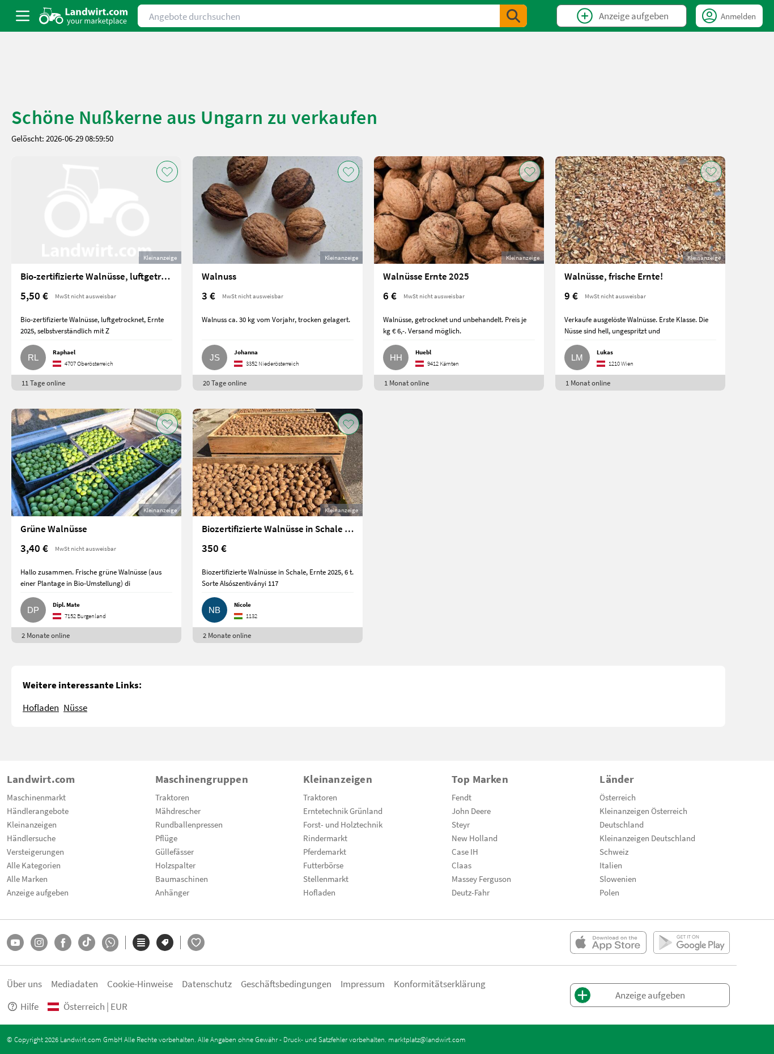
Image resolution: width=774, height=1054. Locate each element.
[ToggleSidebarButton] (22, 16)
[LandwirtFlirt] (196, 942)
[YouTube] (15, 942)
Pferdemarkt (324, 851)
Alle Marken (27, 878)
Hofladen (41, 707)
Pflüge (166, 837)
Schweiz (613, 851)
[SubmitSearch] (513, 16)
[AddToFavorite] (167, 171)
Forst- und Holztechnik (342, 824)
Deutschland (621, 824)
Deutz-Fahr (471, 892)
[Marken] (164, 942)
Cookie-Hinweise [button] (140, 983)
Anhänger (172, 892)
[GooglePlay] (691, 942)
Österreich (617, 797)
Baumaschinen (181, 878)
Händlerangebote (38, 810)
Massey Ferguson (481, 878)
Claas (461, 865)
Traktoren (172, 797)
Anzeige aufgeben (38, 892)
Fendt (461, 797)
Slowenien (617, 878)
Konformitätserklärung (440, 983)
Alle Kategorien (34, 865)
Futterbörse (323, 865)
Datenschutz (207, 983)
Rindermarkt (325, 837)
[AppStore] (608, 942)
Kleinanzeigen (32, 824)
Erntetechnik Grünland (342, 810)
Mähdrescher (178, 810)
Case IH (465, 851)
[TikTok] (86, 942)
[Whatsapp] (110, 942)
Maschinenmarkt (36, 797)
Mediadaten (74, 983)
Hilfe (29, 1006)
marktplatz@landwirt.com (427, 1039)
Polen (609, 892)
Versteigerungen (35, 851)
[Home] (84, 16)
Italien (610, 865)
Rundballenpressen (189, 824)
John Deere (471, 810)
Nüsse (75, 707)
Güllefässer (174, 851)
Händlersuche (31, 837)
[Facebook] (62, 942)
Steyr (461, 824)
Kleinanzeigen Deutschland (647, 837)
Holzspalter (175, 865)
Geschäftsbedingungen (286, 983)
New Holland (474, 837)
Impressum (363, 983)
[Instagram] (39, 942)
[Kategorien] (141, 942)
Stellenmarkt (325, 878)
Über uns (24, 983)
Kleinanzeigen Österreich (643, 810)
